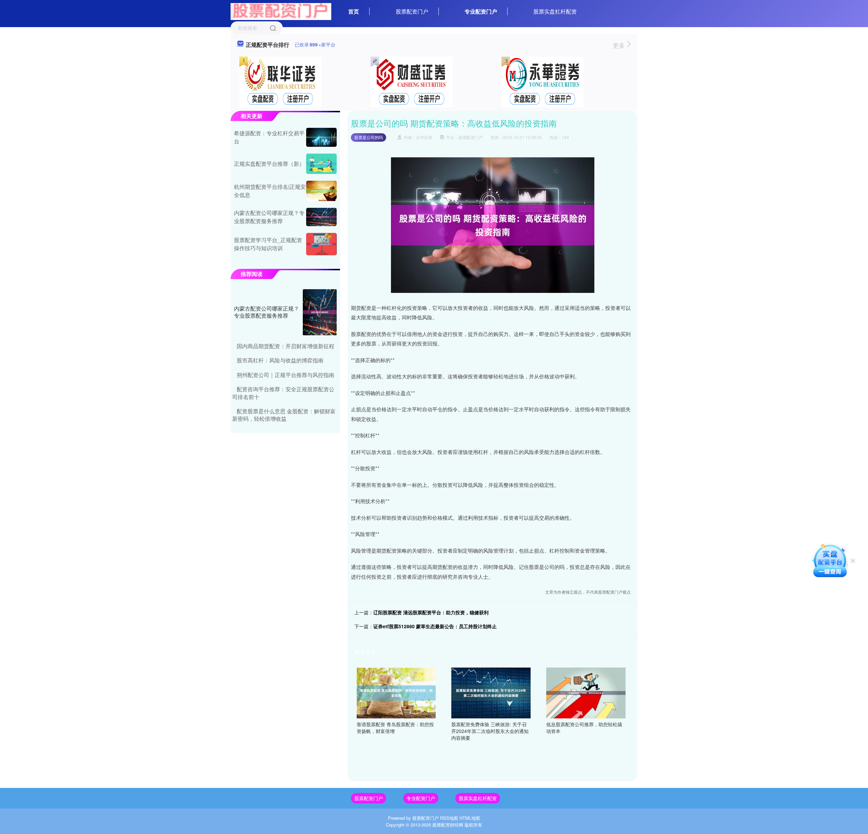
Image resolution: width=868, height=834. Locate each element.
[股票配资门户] (281, 10)
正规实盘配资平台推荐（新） (269, 163)
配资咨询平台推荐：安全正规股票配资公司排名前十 (283, 392)
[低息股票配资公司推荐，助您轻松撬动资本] (586, 692)
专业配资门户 (481, 11)
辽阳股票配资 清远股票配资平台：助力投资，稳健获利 (431, 612)
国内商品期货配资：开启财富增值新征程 (285, 346)
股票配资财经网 (447, 824)
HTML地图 (469, 818)
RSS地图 (449, 818)
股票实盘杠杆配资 (555, 11)
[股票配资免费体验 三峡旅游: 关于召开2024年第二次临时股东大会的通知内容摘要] (491, 692)
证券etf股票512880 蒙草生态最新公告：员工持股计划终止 (435, 626)
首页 (353, 11)
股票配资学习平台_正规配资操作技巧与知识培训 (268, 244)
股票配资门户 (412, 11)
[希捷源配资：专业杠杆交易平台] (321, 137)
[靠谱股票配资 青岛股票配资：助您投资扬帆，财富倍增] (396, 692)
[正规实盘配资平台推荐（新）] (321, 164)
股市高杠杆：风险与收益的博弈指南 (280, 360)
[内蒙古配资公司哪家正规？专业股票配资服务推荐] (321, 217)
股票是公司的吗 (368, 137)
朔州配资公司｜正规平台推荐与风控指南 (285, 375)
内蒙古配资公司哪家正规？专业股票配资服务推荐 (269, 217)
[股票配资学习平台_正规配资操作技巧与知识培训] (321, 244)
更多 (620, 45)
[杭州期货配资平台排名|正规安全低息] (321, 191)
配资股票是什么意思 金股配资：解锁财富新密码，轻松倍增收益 (284, 414)
